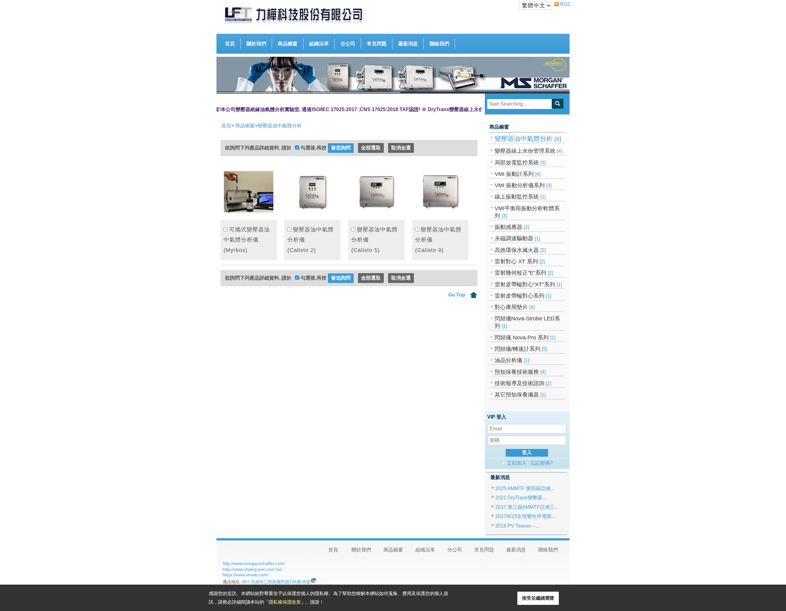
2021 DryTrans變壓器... (520, 497)
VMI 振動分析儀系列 (523, 185)
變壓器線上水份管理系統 (528, 151)
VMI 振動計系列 (517, 174)
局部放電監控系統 (520, 163)
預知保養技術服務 (520, 372)
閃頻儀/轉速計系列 (521, 349)
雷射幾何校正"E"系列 (524, 273)
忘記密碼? (541, 463)
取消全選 (401, 147)
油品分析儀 (512, 360)
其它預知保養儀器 (520, 395)
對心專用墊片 (515, 307)
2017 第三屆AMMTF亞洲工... (526, 507)
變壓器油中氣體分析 (528, 138)
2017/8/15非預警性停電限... (525, 516)
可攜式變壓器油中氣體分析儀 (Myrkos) (247, 239)
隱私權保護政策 (285, 602)
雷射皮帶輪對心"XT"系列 (528, 284)
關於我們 (256, 43)
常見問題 (377, 43)
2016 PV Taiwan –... (517, 525)
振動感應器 (512, 227)
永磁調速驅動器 (517, 238)
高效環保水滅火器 (520, 250)
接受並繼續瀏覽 (538, 598)
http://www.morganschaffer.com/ (254, 563)
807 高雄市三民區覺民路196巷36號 (276, 581)
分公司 (347, 43)
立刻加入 (517, 463)
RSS (562, 4)
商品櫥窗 (288, 43)
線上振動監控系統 (520, 197)
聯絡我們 (439, 43)
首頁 (230, 43)
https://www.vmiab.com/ (245, 574)
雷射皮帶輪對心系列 (523, 296)
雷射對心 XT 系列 (520, 261)
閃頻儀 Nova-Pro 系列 (525, 338)
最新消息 (408, 43)
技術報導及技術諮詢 (523, 383)
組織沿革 (319, 43)
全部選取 (371, 147)
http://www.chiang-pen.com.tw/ (252, 569)
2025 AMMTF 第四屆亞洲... (524, 488)
